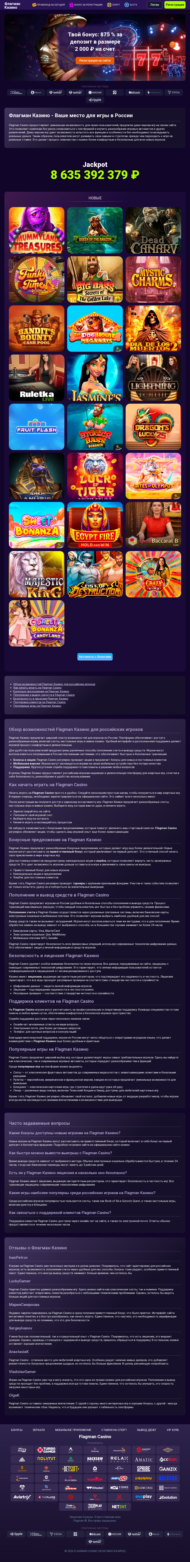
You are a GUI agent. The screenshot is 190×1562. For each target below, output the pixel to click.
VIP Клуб (173, 1430)
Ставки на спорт (114, 1430)
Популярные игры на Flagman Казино (37, 706)
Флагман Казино (12, 5)
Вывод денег (147, 1430)
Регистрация (175, 4)
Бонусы (16, 1430)
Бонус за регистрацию (88, 5)
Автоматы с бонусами (95, 656)
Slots (133, 5)
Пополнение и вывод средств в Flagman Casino (44, 695)
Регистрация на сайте (95, 60)
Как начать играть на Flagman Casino (37, 687)
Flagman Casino (95, 1436)
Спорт (116, 5)
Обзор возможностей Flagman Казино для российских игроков (54, 684)
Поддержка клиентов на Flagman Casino (39, 702)
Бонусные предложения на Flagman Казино (41, 691)
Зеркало (39, 1430)
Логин (154, 4)
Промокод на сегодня (51, 5)
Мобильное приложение (73, 1430)
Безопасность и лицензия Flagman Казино (40, 698)
